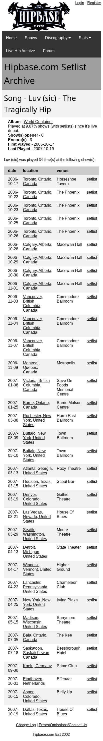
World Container (38, 122)
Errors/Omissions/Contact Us (63, 725)
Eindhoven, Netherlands (34, 681)
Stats (84, 38)
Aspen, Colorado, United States (35, 696)
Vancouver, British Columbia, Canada (33, 303)
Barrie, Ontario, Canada (36, 405)
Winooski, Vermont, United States (37, 569)
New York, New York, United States (36, 604)
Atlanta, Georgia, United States (38, 470)
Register (94, 3)
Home (11, 38)
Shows (31, 38)
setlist (92, 179)
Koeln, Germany (37, 666)
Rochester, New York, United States (37, 420)
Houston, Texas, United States (37, 483)
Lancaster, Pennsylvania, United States (35, 587)
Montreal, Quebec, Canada (31, 367)
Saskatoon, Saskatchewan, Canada (36, 652)
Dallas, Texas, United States (35, 711)
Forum (48, 51)
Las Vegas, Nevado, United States (37, 516)
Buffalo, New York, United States (34, 437)
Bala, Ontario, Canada (35, 637)
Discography (56, 38)
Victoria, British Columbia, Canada (36, 385)
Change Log (26, 725)
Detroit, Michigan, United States (35, 551)
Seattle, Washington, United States (35, 534)
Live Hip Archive (20, 51)
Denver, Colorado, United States (35, 499)
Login (79, 3)
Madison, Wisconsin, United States (35, 622)
